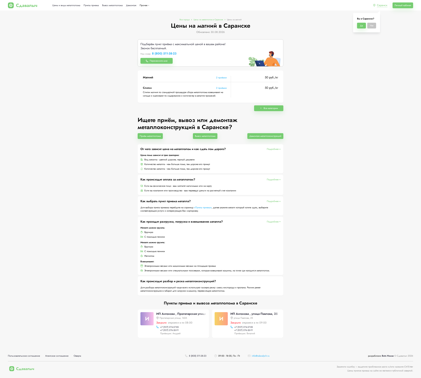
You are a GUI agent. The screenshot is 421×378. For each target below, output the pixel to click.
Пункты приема (91, 5)
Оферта (77, 355)
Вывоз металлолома (112, 5)
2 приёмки (221, 77)
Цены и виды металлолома (66, 5)
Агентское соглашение (56, 355)
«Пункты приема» (203, 207)
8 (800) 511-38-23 (164, 53)
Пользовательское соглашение (24, 355)
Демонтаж (131, 5)
